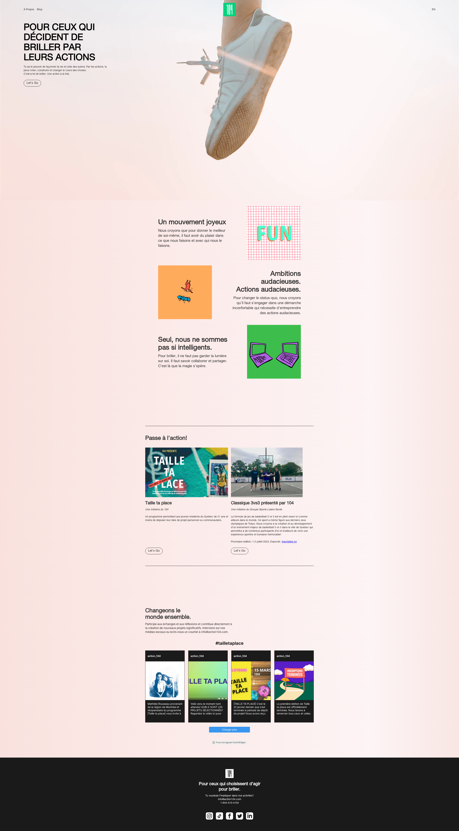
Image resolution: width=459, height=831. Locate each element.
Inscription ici (289, 542)
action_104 (154, 655)
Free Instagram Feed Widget (231, 742)
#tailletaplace (229, 643)
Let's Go (32, 83)
